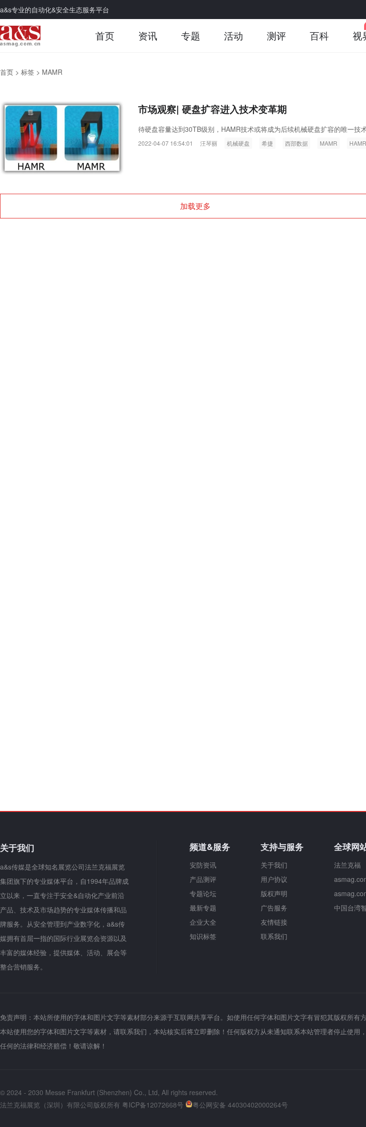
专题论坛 (203, 893)
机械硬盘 (238, 143)
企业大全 (203, 922)
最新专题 (203, 907)
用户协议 (274, 879)
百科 (319, 35)
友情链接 (274, 922)
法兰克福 (347, 865)
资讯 (147, 35)
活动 (233, 35)
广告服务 (274, 907)
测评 (276, 35)
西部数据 (296, 143)
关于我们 (274, 865)
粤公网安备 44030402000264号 (240, 1104)
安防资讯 (203, 865)
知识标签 (203, 936)
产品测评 (203, 879)
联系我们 (274, 936)
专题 (190, 35)
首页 (104, 35)
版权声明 (274, 893)
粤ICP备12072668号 (152, 1104)
